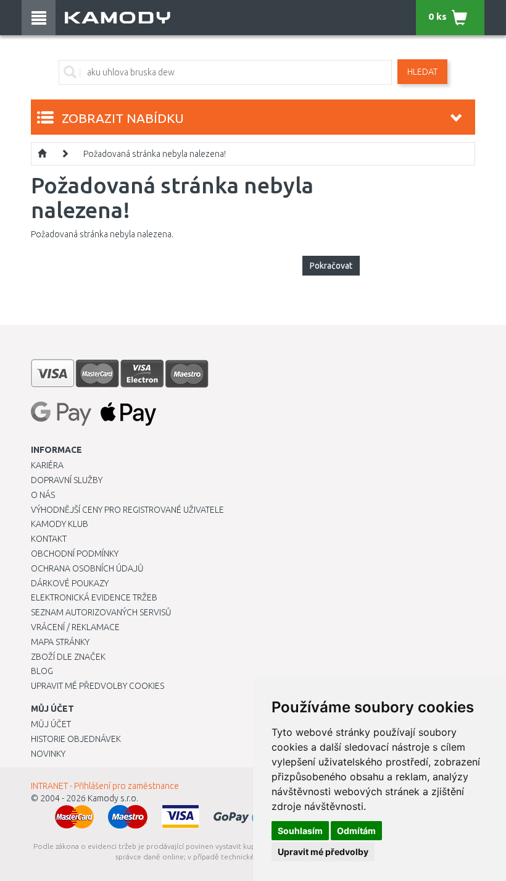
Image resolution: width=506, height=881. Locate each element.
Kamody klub (59, 524)
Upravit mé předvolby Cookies (97, 686)
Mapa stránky (60, 642)
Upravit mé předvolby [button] (323, 851)
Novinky (48, 754)
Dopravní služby (66, 480)
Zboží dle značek (68, 657)
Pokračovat (331, 266)
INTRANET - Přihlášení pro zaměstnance (105, 786)
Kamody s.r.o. (113, 798)
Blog (42, 671)
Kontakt (49, 539)
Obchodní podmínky (74, 554)
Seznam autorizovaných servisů (101, 612)
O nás (43, 495)
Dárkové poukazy (70, 583)
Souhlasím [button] (300, 830)
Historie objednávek (76, 739)
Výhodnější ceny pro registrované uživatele (127, 510)
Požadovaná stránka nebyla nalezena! (154, 154)
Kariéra (47, 465)
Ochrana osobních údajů (87, 568)
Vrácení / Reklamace (75, 627)
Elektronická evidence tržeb (94, 597)
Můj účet (51, 724)
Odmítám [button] (356, 830)
